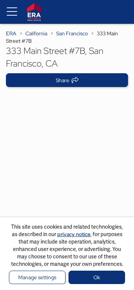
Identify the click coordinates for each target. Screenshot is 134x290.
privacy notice (73, 234)
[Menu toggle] (12, 12)
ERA (11, 33)
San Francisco (72, 33)
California (36, 33)
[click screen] (67, 157)
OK (96, 277)
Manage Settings (37, 277)
